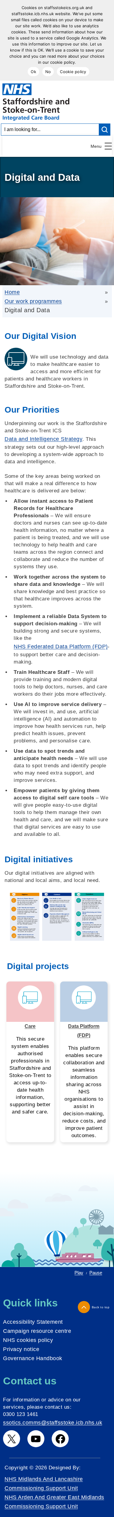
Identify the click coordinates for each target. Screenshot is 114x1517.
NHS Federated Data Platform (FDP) (61, 647)
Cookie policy (73, 71)
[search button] (105, 129)
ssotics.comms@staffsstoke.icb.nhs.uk (52, 1423)
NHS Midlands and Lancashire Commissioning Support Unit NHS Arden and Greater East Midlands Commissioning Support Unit (54, 1492)
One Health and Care (30, 1022)
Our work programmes (33, 301)
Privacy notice (21, 1349)
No (48, 71)
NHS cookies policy (28, 1340)
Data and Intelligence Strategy (43, 439)
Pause (95, 1272)
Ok (33, 71)
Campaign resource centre (37, 1331)
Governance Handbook (32, 1358)
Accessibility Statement (33, 1322)
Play (78, 1272)
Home (12, 292)
